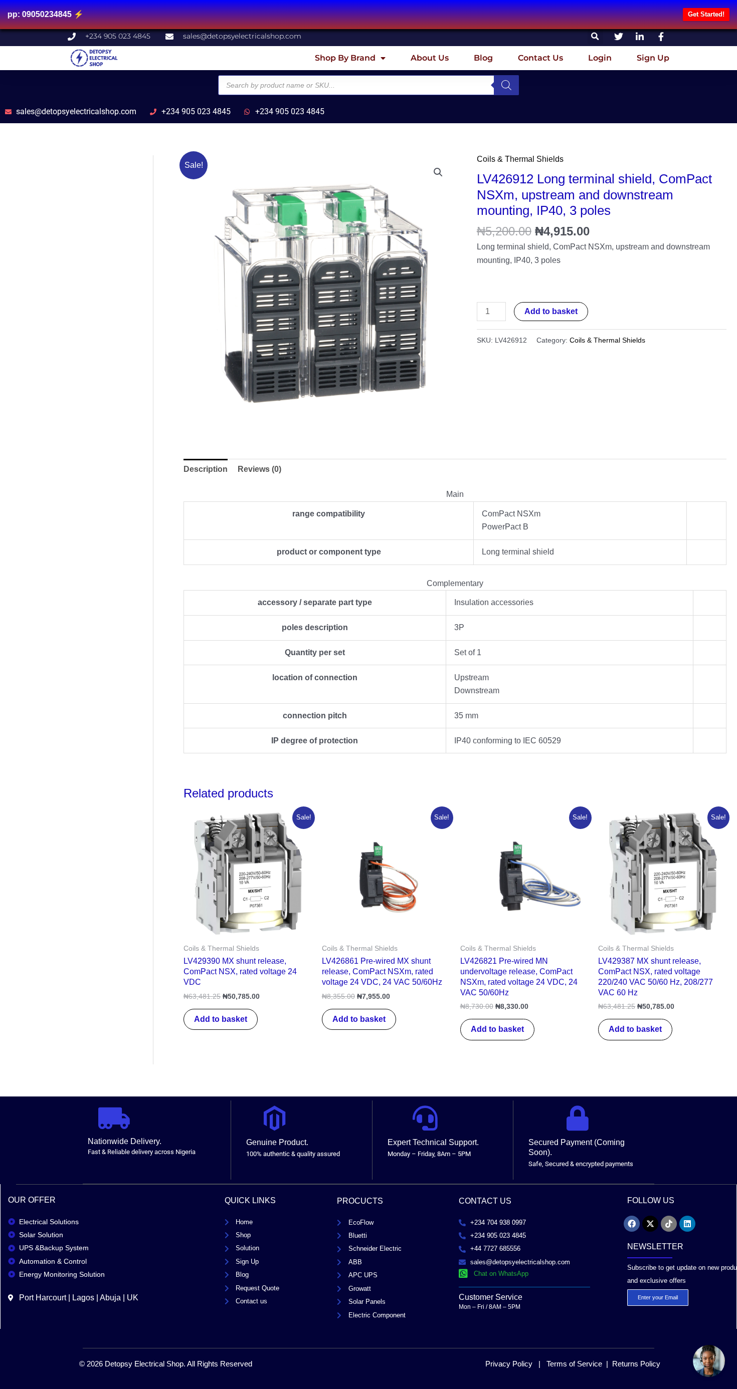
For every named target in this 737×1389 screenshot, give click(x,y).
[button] (595, 36)
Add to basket (551, 311)
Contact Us (540, 58)
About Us (430, 58)
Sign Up (653, 58)
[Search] (506, 85)
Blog (483, 58)
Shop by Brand (345, 58)
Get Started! (706, 14)
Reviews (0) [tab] (259, 469)
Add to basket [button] (220, 1019)
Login (600, 58)
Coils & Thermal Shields (520, 159)
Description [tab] (205, 469)
